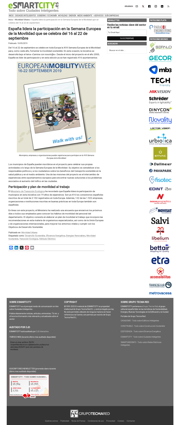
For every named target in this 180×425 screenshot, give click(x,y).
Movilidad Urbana (22, 19)
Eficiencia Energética (55, 235)
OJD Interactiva (42, 331)
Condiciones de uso (96, 421)
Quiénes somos (51, 421)
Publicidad (64, 421)
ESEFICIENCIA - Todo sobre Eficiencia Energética (141, 331)
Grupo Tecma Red (150, 306)
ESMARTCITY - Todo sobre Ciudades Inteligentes (141, 337)
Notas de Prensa (78, 421)
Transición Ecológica (28, 239)
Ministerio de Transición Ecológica (28, 191)
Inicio (10, 19)
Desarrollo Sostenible (35, 235)
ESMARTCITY (33, 7)
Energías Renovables (76, 235)
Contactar (131, 421)
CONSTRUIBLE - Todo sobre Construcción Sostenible (143, 326)
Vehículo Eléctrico (47, 239)
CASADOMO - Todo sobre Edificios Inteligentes (140, 321)
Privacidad (110, 421)
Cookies (121, 421)
